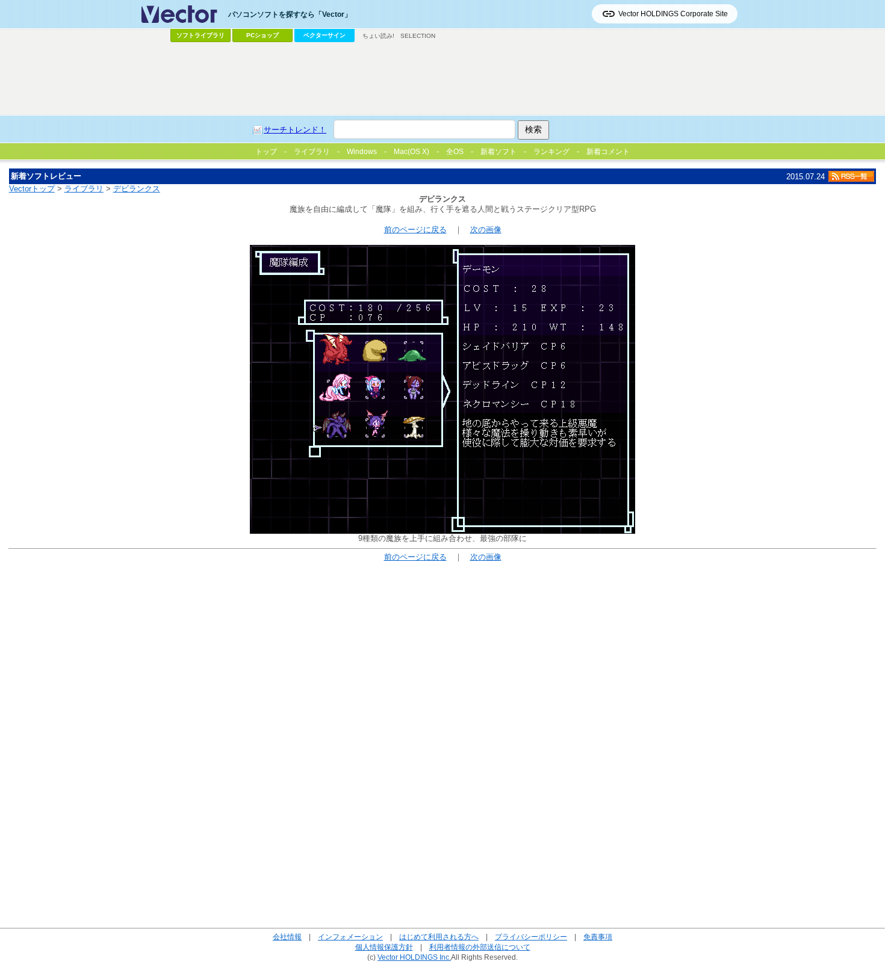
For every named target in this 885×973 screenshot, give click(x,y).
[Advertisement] (442, 79)
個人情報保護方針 (384, 947)
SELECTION (417, 35)
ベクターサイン (324, 35)
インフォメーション (350, 937)
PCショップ (262, 35)
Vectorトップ (32, 188)
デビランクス (136, 188)
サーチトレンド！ (295, 129)
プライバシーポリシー (531, 937)
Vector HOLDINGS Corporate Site (673, 14)
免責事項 (597, 937)
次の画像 (486, 229)
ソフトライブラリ (200, 35)
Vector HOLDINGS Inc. (414, 957)
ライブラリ (84, 188)
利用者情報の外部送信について (479, 947)
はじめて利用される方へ (439, 937)
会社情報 (287, 937)
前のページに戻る (415, 229)
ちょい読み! (378, 35)
